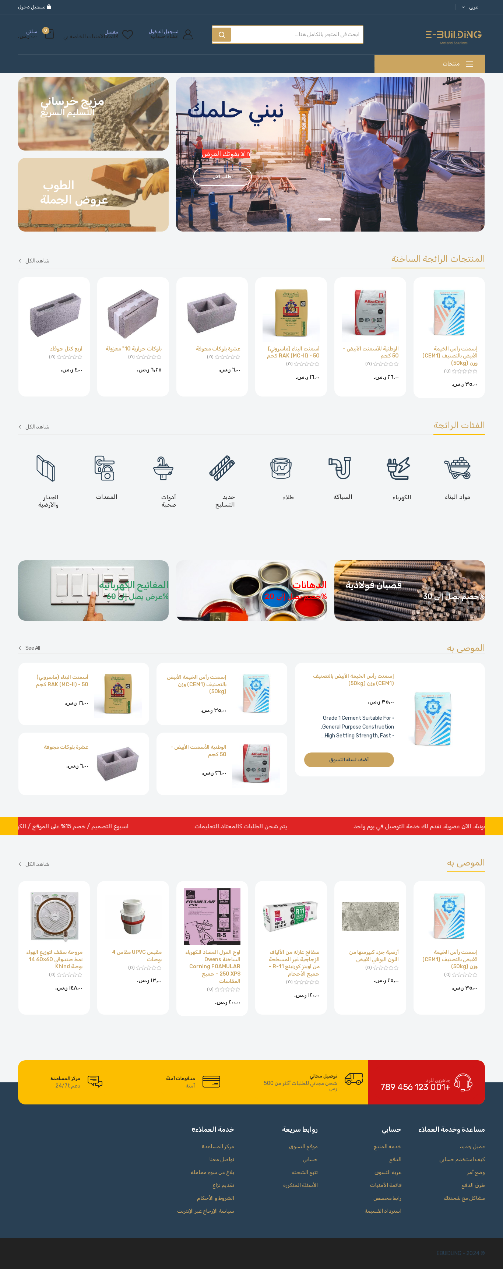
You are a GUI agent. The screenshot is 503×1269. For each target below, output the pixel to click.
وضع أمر (476, 1172)
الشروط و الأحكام (215, 1198)
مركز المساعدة (218, 1146)
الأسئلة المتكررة (300, 1185)
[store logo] (453, 34)
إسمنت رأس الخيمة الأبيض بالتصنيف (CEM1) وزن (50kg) (450, 356)
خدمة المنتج (387, 1146)
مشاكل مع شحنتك (464, 1198)
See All (32, 648)
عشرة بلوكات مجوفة (218, 349)
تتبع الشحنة (305, 1172)
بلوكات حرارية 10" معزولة (134, 349)
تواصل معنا (221, 1159)
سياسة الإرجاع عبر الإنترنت (205, 1211)
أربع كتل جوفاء (66, 349)
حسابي (310, 1159)
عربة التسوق (387, 1172)
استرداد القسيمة (383, 1211)
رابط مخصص (387, 1198)
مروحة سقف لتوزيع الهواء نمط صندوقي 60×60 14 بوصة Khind (54, 959)
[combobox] (299, 34)
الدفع (395, 1159)
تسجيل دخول (32, 6)
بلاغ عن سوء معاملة (212, 1172)
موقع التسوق (303, 1146)
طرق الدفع (473, 1185)
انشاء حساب (165, 36)
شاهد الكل (37, 260)
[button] (468, 7)
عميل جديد (472, 1146)
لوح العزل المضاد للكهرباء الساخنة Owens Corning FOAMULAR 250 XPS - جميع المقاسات (212, 966)
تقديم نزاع (223, 1185)
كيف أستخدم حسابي (462, 1159)
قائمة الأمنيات (385, 1185)
